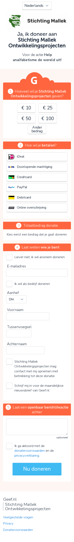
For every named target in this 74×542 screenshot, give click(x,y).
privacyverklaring (26, 455)
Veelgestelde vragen (18, 517)
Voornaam (15, 309)
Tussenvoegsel (19, 326)
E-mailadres (16, 266)
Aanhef (13, 292)
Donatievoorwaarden (18, 530)
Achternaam (17, 343)
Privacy (8, 523)
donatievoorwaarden (29, 450)
